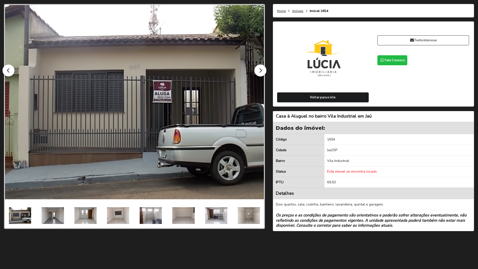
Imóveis (297, 11)
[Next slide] (260, 70)
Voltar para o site (323, 97)
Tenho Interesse (425, 40)
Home (281, 11)
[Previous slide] (8, 70)
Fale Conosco (395, 60)
